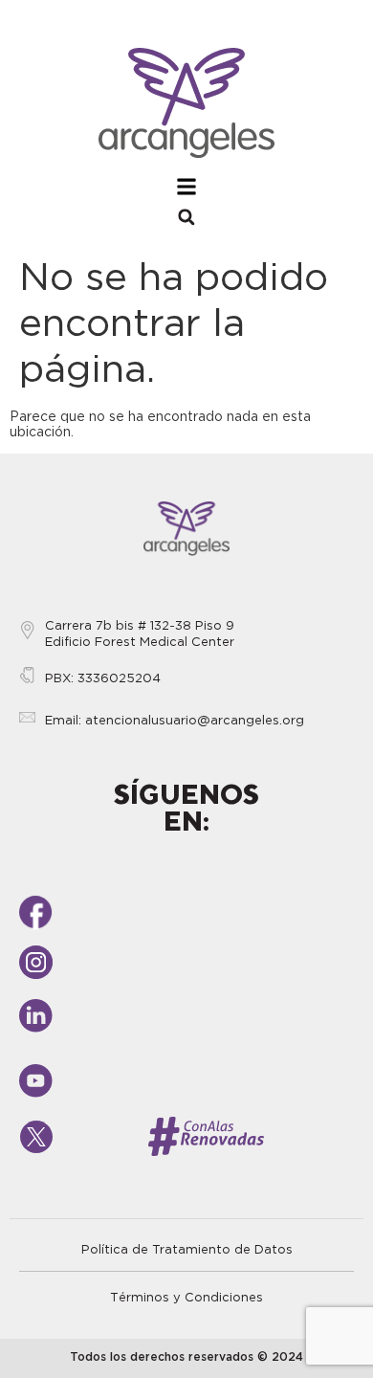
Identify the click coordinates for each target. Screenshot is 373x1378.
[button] (186, 217)
